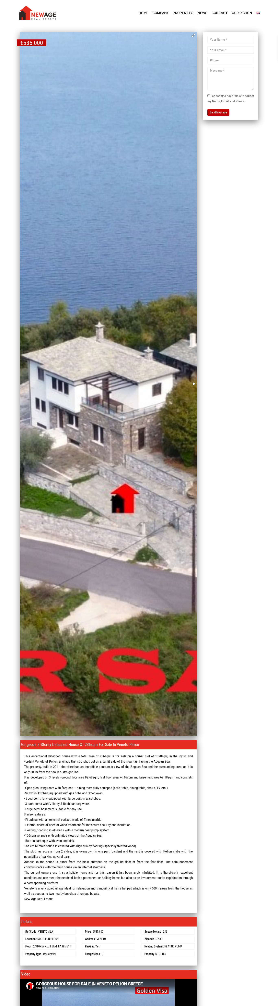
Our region (242, 13)
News (202, 13)
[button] (193, 35)
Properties (183, 13)
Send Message (218, 112)
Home (143, 13)
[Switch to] (258, 13)
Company (160, 13)
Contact (219, 13)
